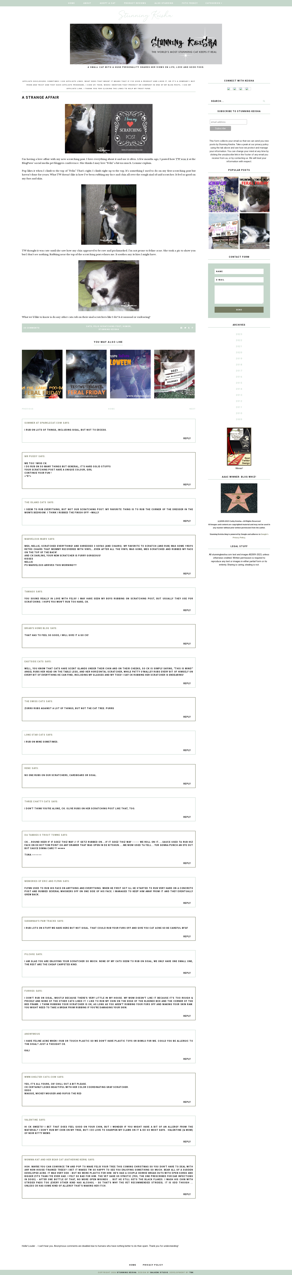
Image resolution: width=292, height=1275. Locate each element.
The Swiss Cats (34, 701)
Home (71, 3)
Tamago (29, 591)
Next (192, 409)
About (87, 3)
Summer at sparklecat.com (43, 423)
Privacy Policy (153, 1265)
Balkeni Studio (159, 1272)
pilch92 (29, 954)
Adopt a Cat (108, 3)
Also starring (164, 3)
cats (89, 326)
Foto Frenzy (190, 3)
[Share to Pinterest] (192, 328)
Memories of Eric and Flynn (43, 881)
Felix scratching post (107, 326)
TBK (191, 1272)
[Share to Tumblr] (188, 328)
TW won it (182, 159)
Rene (27, 768)
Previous (27, 409)
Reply (187, 438)
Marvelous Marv (35, 539)
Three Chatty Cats (37, 801)
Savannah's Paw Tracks (40, 921)
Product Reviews (135, 3)
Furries (29, 991)
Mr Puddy (30, 456)
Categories (212, 3)
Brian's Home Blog (36, 628)
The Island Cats (35, 502)
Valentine (31, 1120)
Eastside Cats (34, 661)
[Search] (264, 101)
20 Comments (31, 328)
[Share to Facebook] (181, 328)
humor (127, 326)
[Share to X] (185, 328)
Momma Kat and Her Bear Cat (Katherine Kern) (55, 1159)
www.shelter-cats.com (40, 1077)
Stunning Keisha (109, 329)
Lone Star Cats (34, 735)
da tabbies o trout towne (42, 835)
